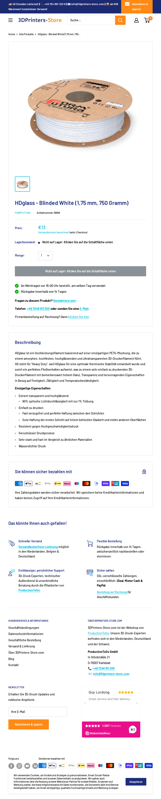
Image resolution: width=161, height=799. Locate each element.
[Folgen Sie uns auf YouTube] (27, 766)
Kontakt (13, 665)
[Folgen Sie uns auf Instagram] (19, 766)
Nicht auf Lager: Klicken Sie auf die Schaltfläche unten (80, 271)
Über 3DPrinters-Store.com (26, 652)
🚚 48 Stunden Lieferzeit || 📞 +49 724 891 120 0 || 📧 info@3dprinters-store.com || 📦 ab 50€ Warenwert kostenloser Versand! (63, 6)
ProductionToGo (98, 633)
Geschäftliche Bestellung (24, 640)
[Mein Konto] (136, 20)
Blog (11, 659)
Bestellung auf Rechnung (112, 592)
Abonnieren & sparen (29, 724)
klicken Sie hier (78, 317)
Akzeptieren (136, 781)
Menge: (20, 255)
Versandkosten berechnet (53, 232)
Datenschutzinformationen (25, 634)
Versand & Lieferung (21, 646)
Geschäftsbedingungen (23, 627)
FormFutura (23, 212)
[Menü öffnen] (10, 20)
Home (11, 34)
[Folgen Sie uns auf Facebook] (11, 766)
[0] (147, 20)
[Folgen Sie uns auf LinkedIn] (35, 766)
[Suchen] (120, 20)
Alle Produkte (26, 34)
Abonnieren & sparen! (140, 6)
